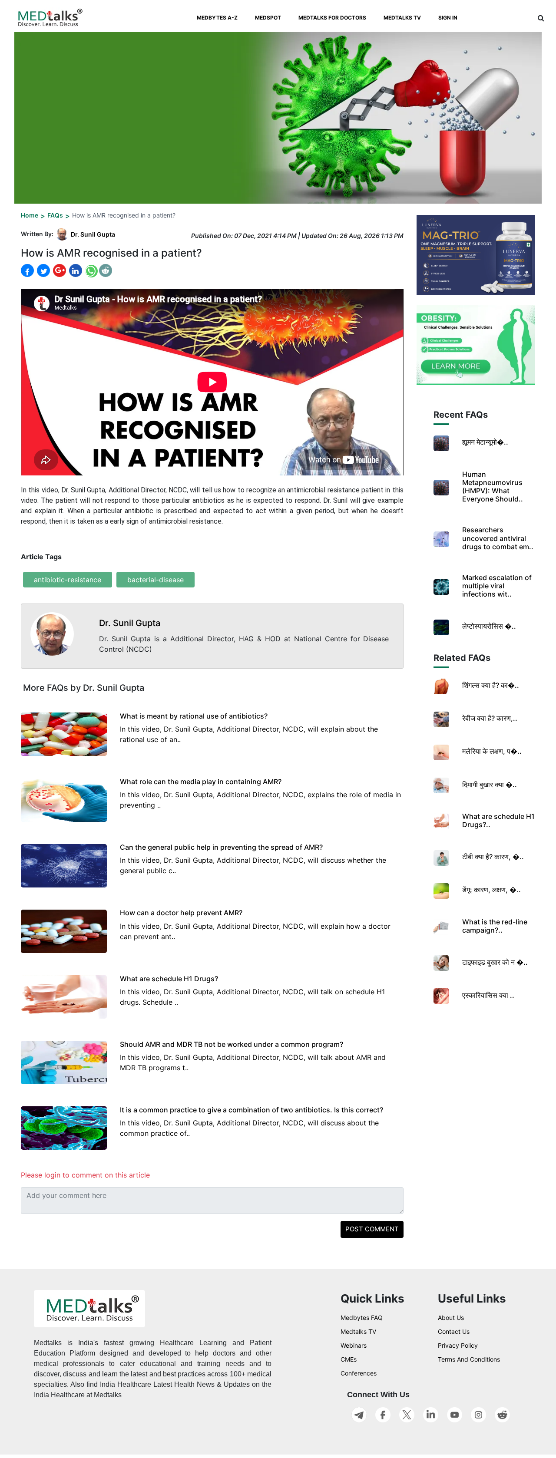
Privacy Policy (458, 1345)
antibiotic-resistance (67, 579)
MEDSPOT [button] (268, 17)
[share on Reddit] (105, 270)
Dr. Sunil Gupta (93, 234)
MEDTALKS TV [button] (402, 17)
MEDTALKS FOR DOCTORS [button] (332, 17)
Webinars (354, 1345)
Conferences (359, 1373)
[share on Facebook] (27, 270)
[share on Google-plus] (58, 270)
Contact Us (454, 1331)
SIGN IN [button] (447, 17)
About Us (451, 1317)
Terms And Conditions (469, 1359)
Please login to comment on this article (85, 1175)
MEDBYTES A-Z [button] (217, 17)
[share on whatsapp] (90, 270)
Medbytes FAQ (362, 1317)
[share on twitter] (42, 270)
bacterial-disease (155, 579)
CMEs (349, 1359)
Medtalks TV (358, 1331)
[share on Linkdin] (74, 270)
